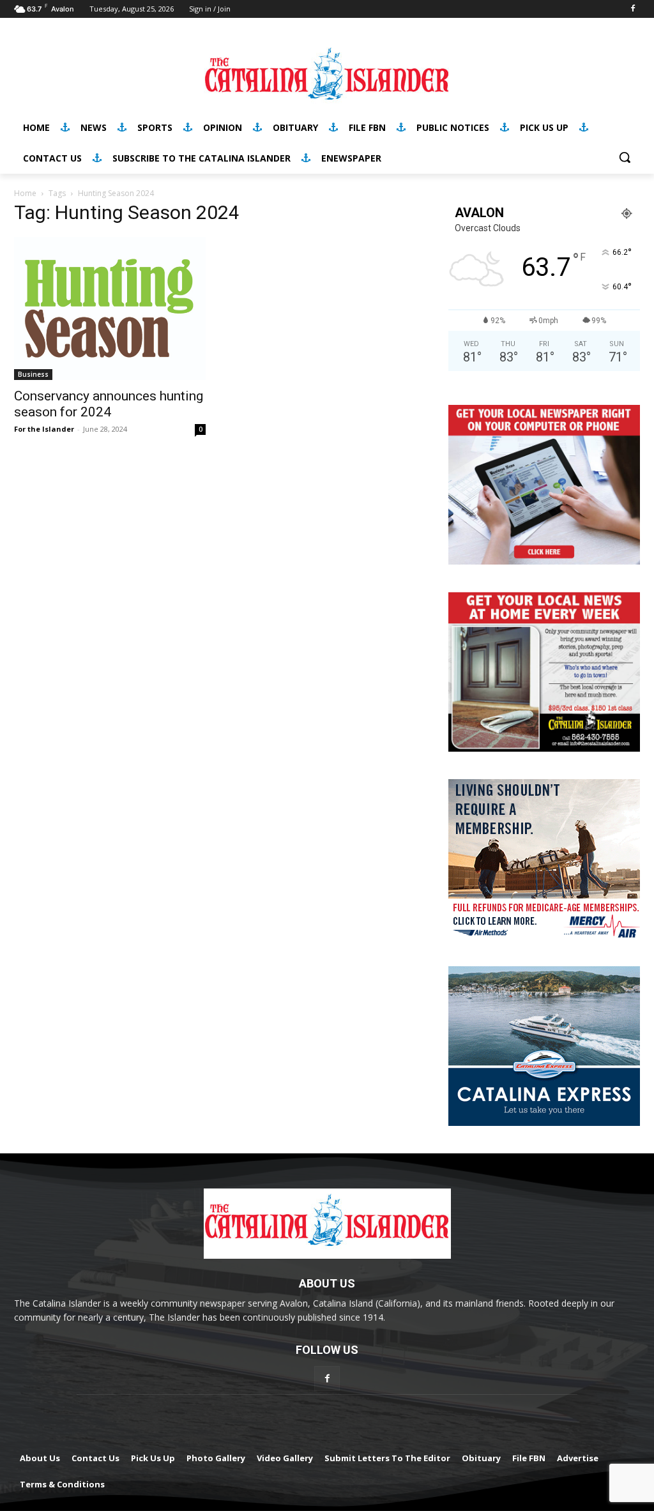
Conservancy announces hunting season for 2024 (108, 404)
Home (25, 193)
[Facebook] (632, 9)
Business (33, 374)
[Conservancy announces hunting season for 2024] (110, 308)
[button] (624, 157)
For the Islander (44, 429)
